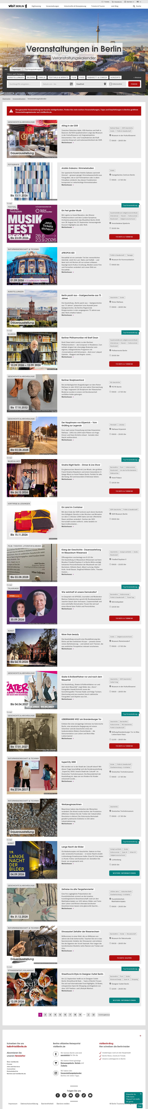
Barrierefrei (114, 467)
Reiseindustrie (12, 1071)
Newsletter (20, 1056)
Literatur (121, 425)
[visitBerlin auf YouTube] (71, 1095)
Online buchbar (117, 84)
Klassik (123, 216)
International (114, 216)
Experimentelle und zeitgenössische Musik (124, 213)
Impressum (12, 1104)
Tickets (64, 1066)
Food (121, 467)
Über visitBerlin (12, 1062)
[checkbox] (16, 77)
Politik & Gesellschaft (124, 131)
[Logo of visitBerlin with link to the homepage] (17, 6)
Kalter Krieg (114, 682)
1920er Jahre (114, 891)
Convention (11, 1069)
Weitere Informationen (124, 873)
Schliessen (141, 1094)
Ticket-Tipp (130, 597)
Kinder (112, 764)
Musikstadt (114, 219)
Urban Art (133, 852)
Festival (12, 207)
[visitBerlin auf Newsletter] (90, 1095)
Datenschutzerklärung (29, 1104)
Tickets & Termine (124, 237)
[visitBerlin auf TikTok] (84, 1095)
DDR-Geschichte (127, 128)
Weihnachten (114, 473)
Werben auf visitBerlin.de (16, 1074)
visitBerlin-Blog (106, 1043)
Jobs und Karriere (13, 1067)
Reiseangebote (67, 1063)
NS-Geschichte (115, 382)
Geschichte (114, 297)
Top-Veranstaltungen (33, 69)
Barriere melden (63, 1104)
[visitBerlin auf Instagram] (77, 1095)
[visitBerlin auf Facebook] (58, 1095)
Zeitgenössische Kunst (127, 219)
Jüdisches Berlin (126, 891)
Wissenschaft (131, 934)
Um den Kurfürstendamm (128, 470)
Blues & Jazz (14, 461)
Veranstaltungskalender (74, 58)
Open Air (124, 852)
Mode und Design (115, 979)
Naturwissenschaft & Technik (23, 249)
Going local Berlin (125, 552)
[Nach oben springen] (140, 1036)
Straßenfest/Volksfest (21, 970)
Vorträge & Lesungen (19, 503)
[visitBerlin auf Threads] (64, 1095)
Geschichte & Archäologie (21, 122)
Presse (9, 1064)
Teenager (130, 255)
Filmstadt (113, 425)
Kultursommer (132, 216)
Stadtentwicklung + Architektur (120, 767)
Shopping (135, 979)
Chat (139, 1106)
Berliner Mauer (115, 128)
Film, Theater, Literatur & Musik (24, 546)
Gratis (112, 131)
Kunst (11, 631)
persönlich (65, 1055)
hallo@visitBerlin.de (17, 1046)
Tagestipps (16, 69)
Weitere (138, 77)
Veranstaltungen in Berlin (74, 49)
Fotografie (13, 164)
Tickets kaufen (124, 958)
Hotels (77, 1063)
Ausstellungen (16, 291)
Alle (6, 69)
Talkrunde (13, 588)
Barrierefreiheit (47, 1104)
